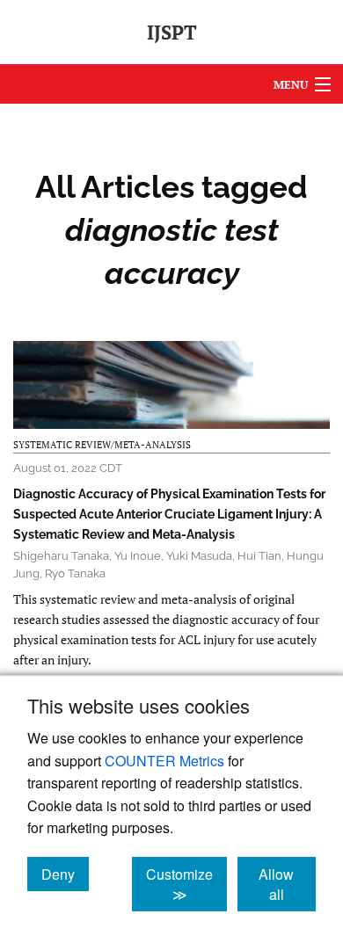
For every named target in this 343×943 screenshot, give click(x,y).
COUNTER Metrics (164, 761)
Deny (65, 873)
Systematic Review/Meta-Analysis (102, 445)
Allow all (287, 884)
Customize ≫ (186, 884)
